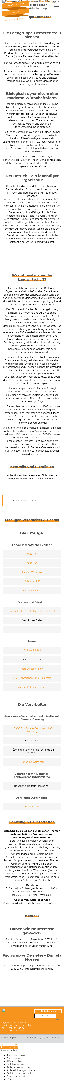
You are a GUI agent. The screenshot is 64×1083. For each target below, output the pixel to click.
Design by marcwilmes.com (49, 1037)
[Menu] (56, 6)
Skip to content (9, 1044)
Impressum (15, 1037)
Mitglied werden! (48, 1011)
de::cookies (28, 1037)
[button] (9, 1047)
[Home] (27, 1)
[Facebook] (58, 1016)
